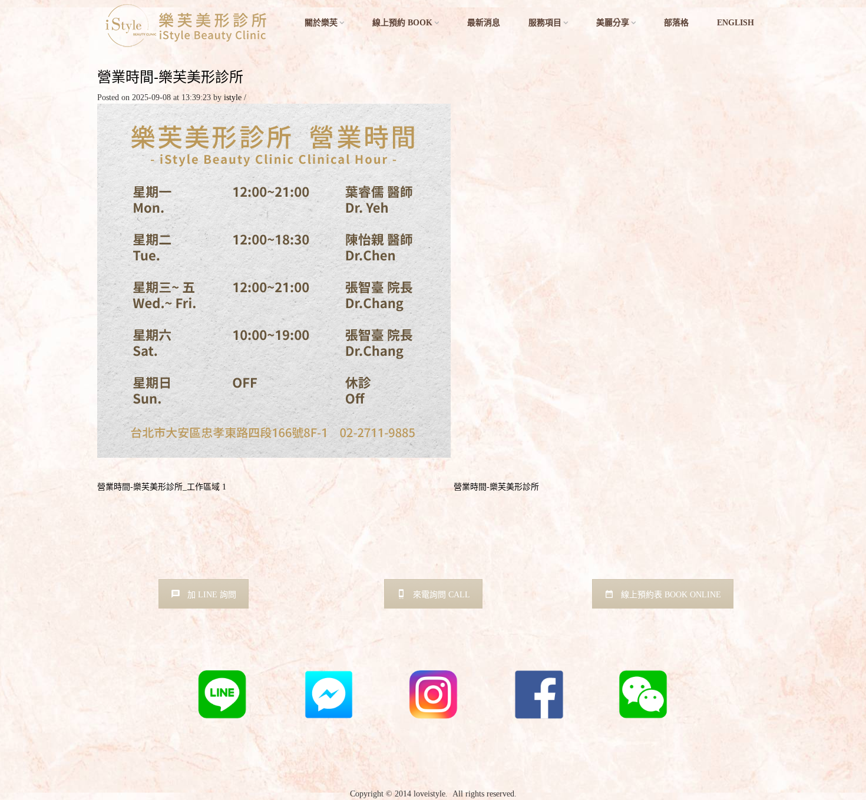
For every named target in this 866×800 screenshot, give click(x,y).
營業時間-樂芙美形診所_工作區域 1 (161, 486)
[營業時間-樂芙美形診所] (274, 280)
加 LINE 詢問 (211, 594)
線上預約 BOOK (402, 22)
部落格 (676, 22)
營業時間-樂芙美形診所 (170, 77)
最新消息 (483, 22)
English (735, 22)
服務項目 (544, 22)
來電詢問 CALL (441, 594)
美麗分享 (612, 22)
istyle (233, 97)
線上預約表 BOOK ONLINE (671, 594)
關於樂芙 (321, 22)
